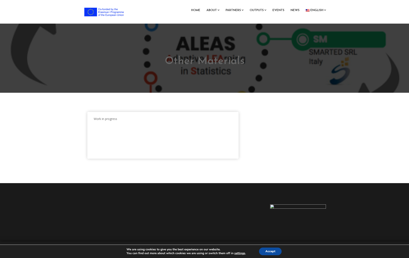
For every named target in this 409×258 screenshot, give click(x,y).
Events (278, 10)
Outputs (257, 10)
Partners (233, 10)
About (211, 10)
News (295, 10)
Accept (270, 251)
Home (195, 10)
